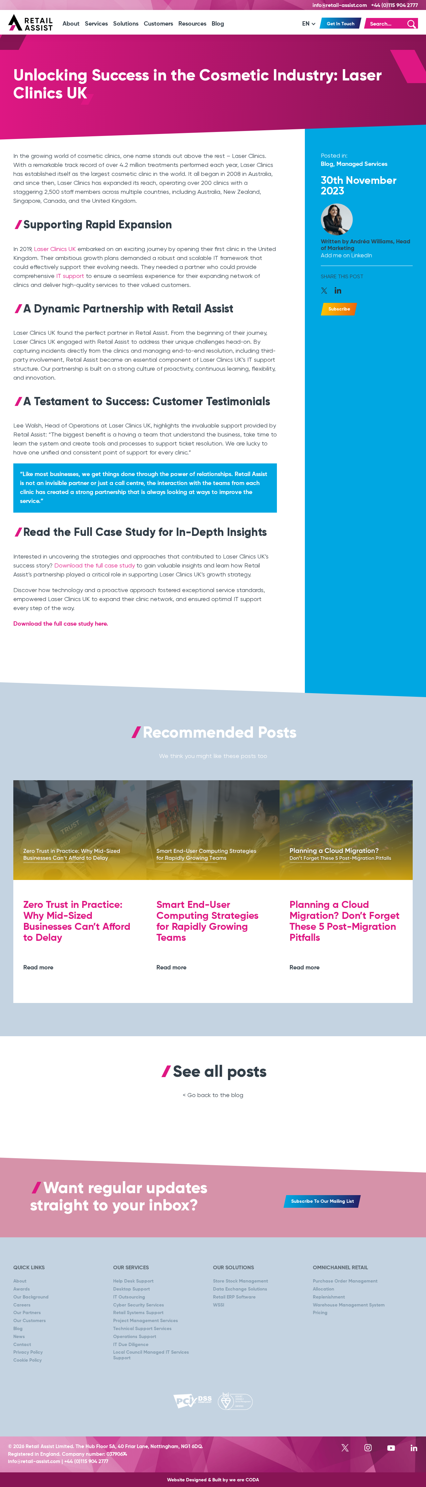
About (71, 24)
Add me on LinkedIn (346, 255)
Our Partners (27, 1312)
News (19, 1336)
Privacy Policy (28, 1352)
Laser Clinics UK (55, 248)
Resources (192, 24)
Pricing (320, 1312)
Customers (158, 24)
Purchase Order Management (345, 1281)
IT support (70, 275)
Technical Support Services (142, 1328)
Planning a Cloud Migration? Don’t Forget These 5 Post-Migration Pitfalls (345, 921)
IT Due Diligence (130, 1344)
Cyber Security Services (138, 1305)
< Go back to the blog (213, 1094)
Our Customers (29, 1320)
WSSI (218, 1305)
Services (96, 24)
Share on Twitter (326, 291)
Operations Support (134, 1336)
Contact (22, 1344)
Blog (218, 24)
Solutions (125, 24)
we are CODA (244, 1480)
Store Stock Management (240, 1281)
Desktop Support (131, 1289)
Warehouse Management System (349, 1305)
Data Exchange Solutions (240, 1289)
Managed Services (361, 164)
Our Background (31, 1297)
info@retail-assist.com (340, 5)
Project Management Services (145, 1320)
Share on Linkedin (338, 291)
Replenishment (329, 1297)
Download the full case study (94, 565)
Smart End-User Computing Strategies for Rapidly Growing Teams (207, 921)
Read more (38, 968)
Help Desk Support (133, 1281)
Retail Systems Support (138, 1312)
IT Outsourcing (129, 1297)
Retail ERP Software (234, 1297)
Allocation (323, 1289)
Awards (21, 1289)
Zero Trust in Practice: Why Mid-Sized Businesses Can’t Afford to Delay (76, 921)
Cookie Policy (27, 1360)
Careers (22, 1305)
